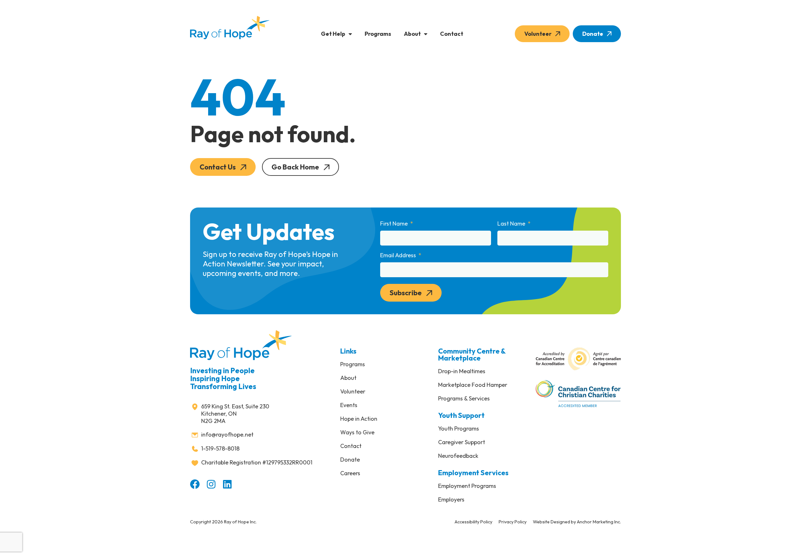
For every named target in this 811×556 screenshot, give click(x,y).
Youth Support (461, 415)
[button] (223, 167)
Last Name (512, 223)
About (412, 33)
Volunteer (538, 33)
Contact (451, 33)
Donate (592, 33)
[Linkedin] (227, 484)
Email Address (398, 255)
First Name (394, 223)
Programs (378, 33)
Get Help (333, 33)
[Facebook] (195, 484)
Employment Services (473, 472)
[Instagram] (211, 484)
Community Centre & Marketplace (472, 354)
